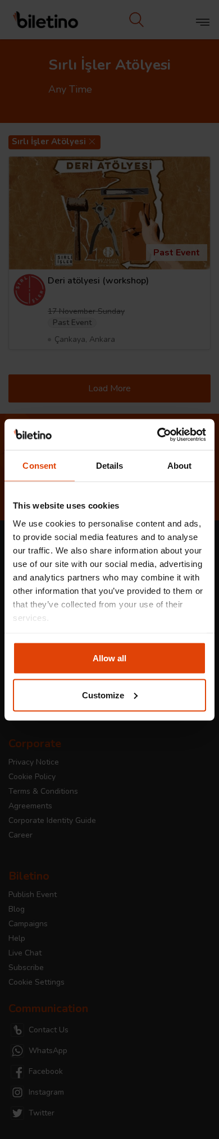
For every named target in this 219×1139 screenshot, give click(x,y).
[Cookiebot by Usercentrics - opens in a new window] (157, 434)
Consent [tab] (39, 465)
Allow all (109, 658)
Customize (103, 694)
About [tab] (179, 465)
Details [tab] (110, 465)
